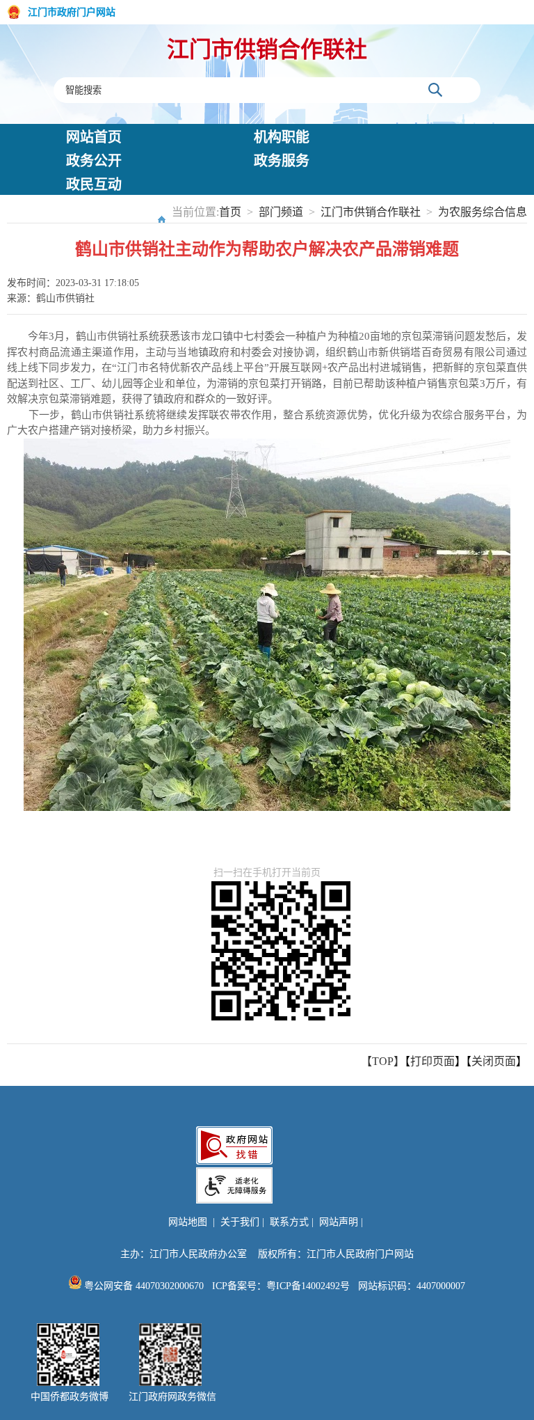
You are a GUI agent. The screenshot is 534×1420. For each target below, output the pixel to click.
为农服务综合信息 (482, 212)
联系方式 (289, 1222)
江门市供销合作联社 (267, 49)
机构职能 (281, 137)
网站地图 (187, 1222)
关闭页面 (493, 1061)
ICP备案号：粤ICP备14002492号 (281, 1286)
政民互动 (94, 184)
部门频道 (281, 212)
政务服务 (281, 160)
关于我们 (239, 1222)
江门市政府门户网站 (71, 12)
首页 (230, 212)
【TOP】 (383, 1061)
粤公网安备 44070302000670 (142, 1286)
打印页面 (432, 1061)
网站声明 (338, 1222)
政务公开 (94, 160)
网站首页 (94, 137)
